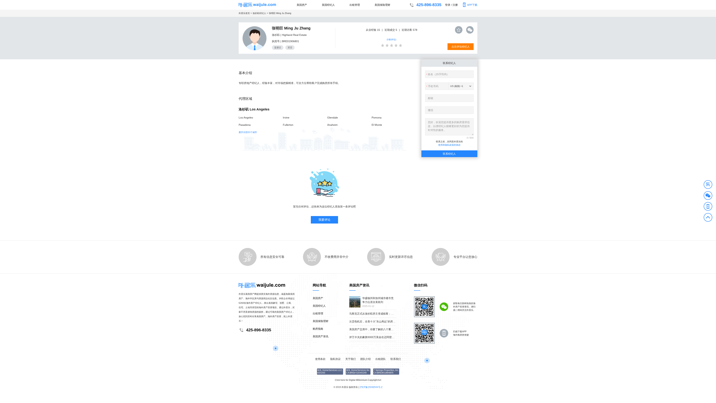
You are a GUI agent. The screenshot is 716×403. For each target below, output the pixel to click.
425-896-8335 (428, 4)
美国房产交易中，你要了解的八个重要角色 (374, 329)
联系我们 (395, 358)
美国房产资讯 (320, 336)
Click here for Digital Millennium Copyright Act (358, 380)
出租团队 (380, 358)
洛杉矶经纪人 (259, 13)
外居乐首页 (244, 13)
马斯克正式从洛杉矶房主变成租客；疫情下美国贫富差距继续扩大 (387, 313)
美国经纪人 (328, 4)
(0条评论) (391, 39)
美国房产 (302, 4)
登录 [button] (447, 4)
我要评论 (324, 219)
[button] (708, 185)
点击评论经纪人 (460, 46)
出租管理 (354, 4)
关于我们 (350, 358)
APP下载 (472, 4)
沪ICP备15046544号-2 (370, 387)
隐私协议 (335, 358)
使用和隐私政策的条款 (449, 145)
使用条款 (320, 358)
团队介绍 (365, 358)
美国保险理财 (382, 4)
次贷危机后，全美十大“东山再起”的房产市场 (375, 321)
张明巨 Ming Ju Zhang (280, 13)
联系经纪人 (449, 153)
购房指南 (318, 328)
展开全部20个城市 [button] (248, 132)
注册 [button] (455, 4)
